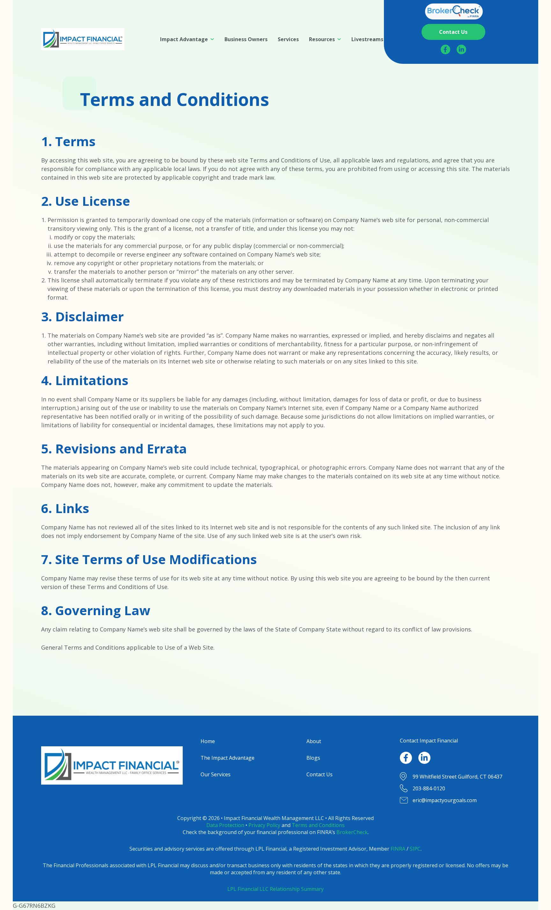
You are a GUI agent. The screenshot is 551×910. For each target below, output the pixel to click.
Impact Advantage (184, 39)
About (313, 741)
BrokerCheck (352, 832)
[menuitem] (187, 39)
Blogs (313, 757)
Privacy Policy (264, 825)
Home (208, 741)
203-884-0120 (429, 788)
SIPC (415, 848)
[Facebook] (445, 49)
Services (288, 39)
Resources (322, 39)
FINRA (398, 848)
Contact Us (319, 774)
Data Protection (225, 825)
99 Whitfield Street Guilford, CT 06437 (457, 776)
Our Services (216, 774)
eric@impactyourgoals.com (445, 800)
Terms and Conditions (318, 825)
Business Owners (246, 39)
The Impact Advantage (227, 757)
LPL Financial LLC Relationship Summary (275, 888)
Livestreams (367, 39)
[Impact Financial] (82, 39)
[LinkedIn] (461, 49)
